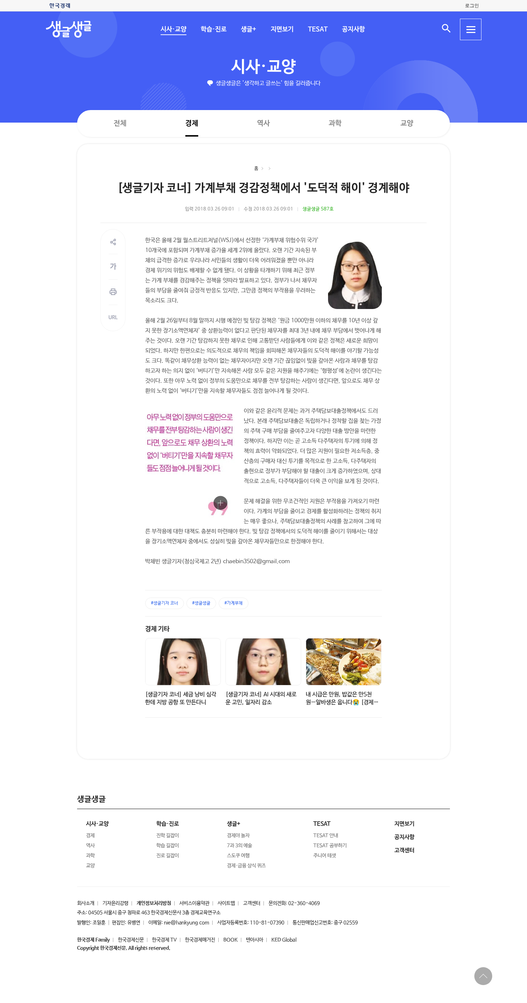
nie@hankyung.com (186, 923)
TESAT (317, 29)
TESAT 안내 (325, 835)
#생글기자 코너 (164, 603)
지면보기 (281, 29)
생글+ (248, 29)
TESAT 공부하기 (330, 845)
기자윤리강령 (115, 903)
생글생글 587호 (318, 209)
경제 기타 (157, 629)
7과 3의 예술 (239, 845)
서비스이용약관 (194, 903)
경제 (191, 123)
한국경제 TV (164, 940)
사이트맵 (226, 903)
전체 (120, 123)
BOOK (230, 940)
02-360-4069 (304, 903)
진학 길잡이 (167, 835)
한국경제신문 (131, 940)
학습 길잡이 (167, 845)
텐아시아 (254, 940)
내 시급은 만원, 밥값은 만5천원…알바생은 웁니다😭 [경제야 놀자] (342, 702)
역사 (263, 123)
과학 (335, 123)
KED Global (283, 940)
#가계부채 (233, 603)
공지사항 (353, 29)
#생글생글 (201, 603)
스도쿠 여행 (238, 856)
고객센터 (251, 903)
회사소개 (85, 903)
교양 (406, 123)
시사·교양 (173, 29)
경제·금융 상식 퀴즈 (246, 866)
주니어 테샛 (324, 856)
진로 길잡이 (167, 856)
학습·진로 (213, 29)
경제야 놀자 (238, 835)
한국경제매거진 (200, 940)
